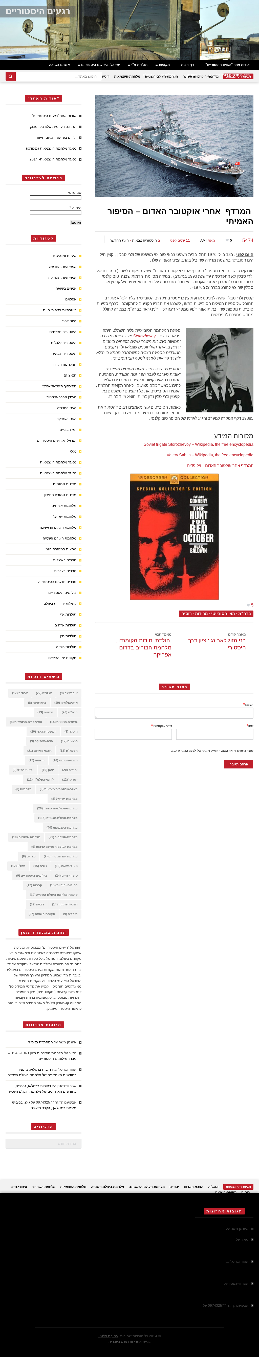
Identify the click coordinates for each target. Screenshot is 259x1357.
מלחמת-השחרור (63, 837)
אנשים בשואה (59, 65)
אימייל (75, 207)
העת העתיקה (66, 419)
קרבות (34, 885)
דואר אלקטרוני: (161, 725)
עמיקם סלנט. (108, 1336)
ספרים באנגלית (64, 560)
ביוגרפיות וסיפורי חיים (59, 310)
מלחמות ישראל (64, 516)
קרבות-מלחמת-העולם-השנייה (54, 895)
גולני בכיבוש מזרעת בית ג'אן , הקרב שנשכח (222, 1311)
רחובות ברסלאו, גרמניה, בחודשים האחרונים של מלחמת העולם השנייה (224, 1267)
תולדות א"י (139, 65)
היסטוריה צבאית (144, 240)
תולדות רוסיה (66, 647)
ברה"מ (244, 614)
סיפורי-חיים (66, 875)
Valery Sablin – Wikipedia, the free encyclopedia (210, 455)
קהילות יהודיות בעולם (159, 75)
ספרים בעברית (65, 571)
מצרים (29, 856)
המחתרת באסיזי (40, 1042)
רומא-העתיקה (65, 904)
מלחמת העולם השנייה (59, 538)
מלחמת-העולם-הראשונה (57, 808)
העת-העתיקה (41, 741)
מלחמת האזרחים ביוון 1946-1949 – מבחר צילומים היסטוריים (225, 1245)
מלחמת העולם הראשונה (58, 527)
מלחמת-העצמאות (127, 76)
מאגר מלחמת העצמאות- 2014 (53, 159)
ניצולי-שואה (66, 866)
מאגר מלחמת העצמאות (58, 462)
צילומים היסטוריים (62, 593)
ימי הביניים (68, 430)
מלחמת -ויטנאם (26, 837)
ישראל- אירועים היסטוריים (100, 65)
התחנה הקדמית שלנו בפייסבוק (53, 127)
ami (203, 240)
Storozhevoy (144, 336)
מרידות (201, 614)
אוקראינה (69, 693)
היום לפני (69, 321)
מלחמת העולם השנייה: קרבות (54, 847)
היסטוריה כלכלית (63, 343)
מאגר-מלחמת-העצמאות (59, 789)
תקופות (164, 65)
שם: (250, 725)
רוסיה (105, 76)
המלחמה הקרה (64, 364)
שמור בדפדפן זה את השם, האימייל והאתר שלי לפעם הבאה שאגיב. (212, 750)
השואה (37, 760)
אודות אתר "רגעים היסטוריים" (227, 65)
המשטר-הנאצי (43, 731)
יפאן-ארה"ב (23, 770)
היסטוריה (194, 75)
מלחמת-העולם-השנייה (58, 818)
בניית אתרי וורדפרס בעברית (129, 1342)
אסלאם (70, 299)
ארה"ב (20, 693)
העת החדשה (119, 240)
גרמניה (45, 712)
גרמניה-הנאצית (64, 722)
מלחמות (23, 789)
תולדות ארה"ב (65, 625)
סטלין (18, 866)
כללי (73, 451)
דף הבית (187, 65)
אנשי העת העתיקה (62, 277)
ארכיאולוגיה (66, 703)
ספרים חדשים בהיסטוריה (231, 75)
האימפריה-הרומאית (26, 722)
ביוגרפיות (37, 703)
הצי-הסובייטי (223, 614)
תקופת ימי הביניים (62, 658)
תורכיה (70, 914)
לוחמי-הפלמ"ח (40, 779)
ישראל (70, 779)
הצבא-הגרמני (65, 760)
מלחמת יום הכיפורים (61, 856)
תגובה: (248, 704)
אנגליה (44, 693)
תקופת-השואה (42, 914)
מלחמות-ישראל (64, 799)
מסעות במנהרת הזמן (60, 549)
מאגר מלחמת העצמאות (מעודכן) (51, 148)
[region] (129, 30)
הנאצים (69, 741)
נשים (40, 866)
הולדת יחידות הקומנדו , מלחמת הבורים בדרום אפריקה (143, 647)
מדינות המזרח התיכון (60, 495)
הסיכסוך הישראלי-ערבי (59, 386)
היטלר (71, 731)
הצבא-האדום (39, 751)
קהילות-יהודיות (64, 885)
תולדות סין (68, 636)
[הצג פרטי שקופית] (129, 30)
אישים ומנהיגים (64, 256)
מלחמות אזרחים (64, 506)
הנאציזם (70, 375)
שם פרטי (74, 193)
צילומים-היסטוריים (31, 875)
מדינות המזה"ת (64, 484)
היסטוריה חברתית (62, 332)
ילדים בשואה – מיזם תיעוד (56, 137)
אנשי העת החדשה (62, 267)
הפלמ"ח (69, 751)
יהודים (70, 770)
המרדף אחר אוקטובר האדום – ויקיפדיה (220, 465)
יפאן (48, 770)
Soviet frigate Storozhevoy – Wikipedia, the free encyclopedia (198, 444)
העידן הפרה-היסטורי (61, 397)
